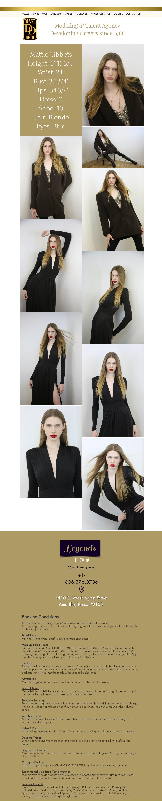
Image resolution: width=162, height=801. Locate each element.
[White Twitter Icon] (87, 560)
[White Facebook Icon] (75, 560)
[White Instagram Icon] (81, 560)
